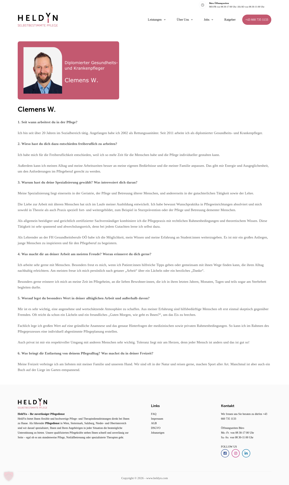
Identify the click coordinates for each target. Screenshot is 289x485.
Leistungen (155, 19)
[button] (8, 476)
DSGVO (155, 427)
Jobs (206, 19)
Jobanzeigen (157, 432)
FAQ (153, 413)
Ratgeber (230, 19)
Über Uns (183, 19)
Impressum (157, 418)
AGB (154, 423)
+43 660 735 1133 (256, 19)
